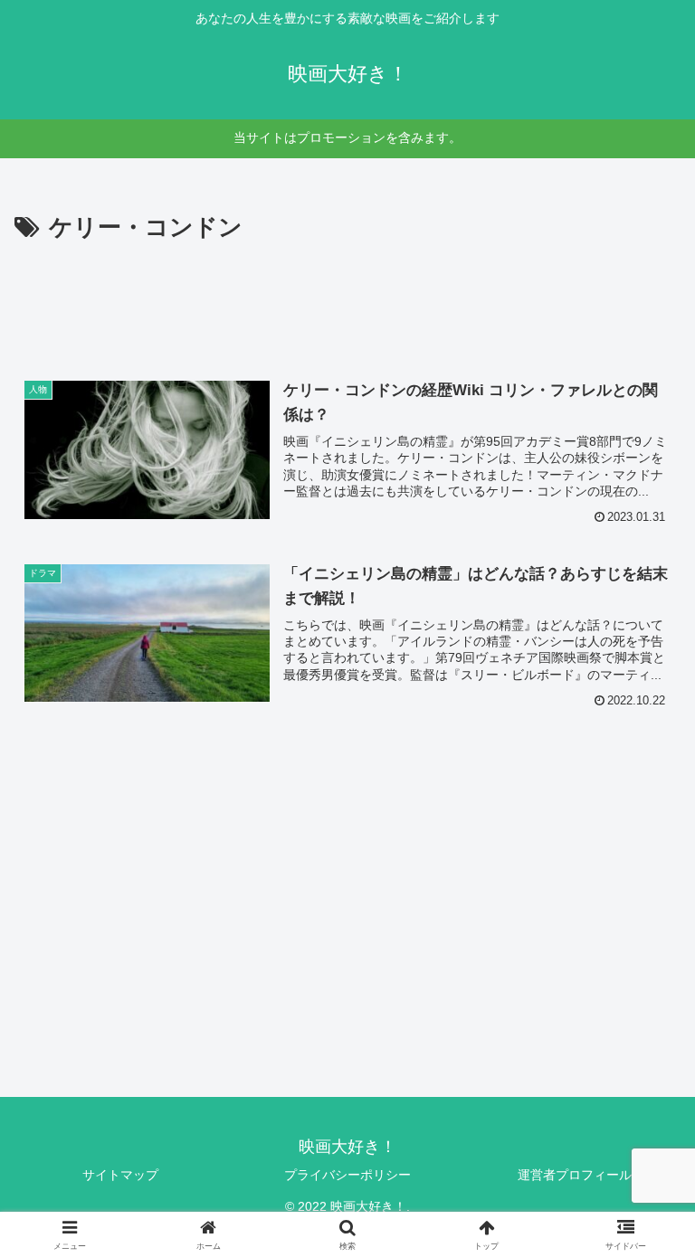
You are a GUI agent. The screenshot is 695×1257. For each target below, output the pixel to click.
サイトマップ (120, 1174)
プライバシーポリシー (347, 1174)
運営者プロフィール (575, 1174)
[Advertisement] (347, 298)
